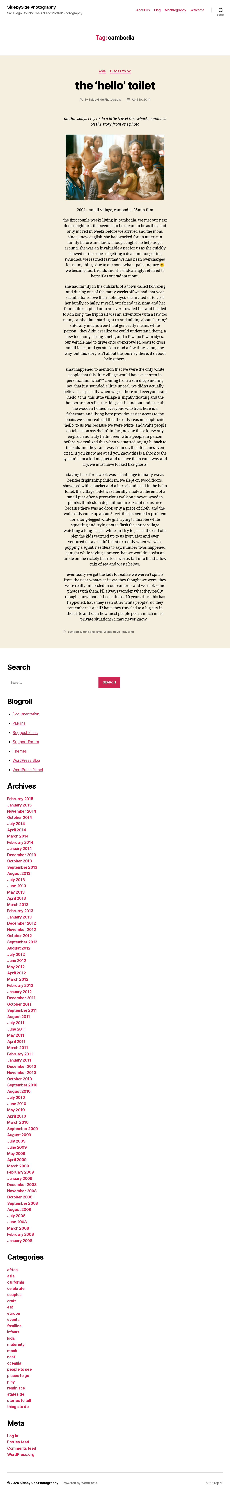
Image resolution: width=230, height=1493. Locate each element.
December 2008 (22, 1184)
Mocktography (175, 10)
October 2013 (19, 861)
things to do (18, 1406)
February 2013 (20, 911)
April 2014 (16, 830)
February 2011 (20, 1054)
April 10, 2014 (141, 99)
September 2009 (22, 1128)
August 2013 (18, 873)
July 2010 (16, 1097)
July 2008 (16, 1216)
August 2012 (18, 948)
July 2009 (16, 1141)
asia (102, 71)
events (13, 1319)
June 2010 (16, 1104)
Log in (12, 1436)
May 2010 (16, 1110)
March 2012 (17, 979)
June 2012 (16, 960)
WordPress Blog (26, 760)
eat (10, 1307)
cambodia (74, 631)
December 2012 (21, 923)
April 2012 (16, 973)
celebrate (16, 1288)
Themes (20, 751)
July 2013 (16, 880)
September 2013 (22, 867)
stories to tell (19, 1400)
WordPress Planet (28, 770)
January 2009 (19, 1178)
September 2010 (22, 1085)
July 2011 (15, 1023)
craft (11, 1301)
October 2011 (19, 1004)
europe (13, 1313)
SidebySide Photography (31, 7)
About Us (143, 10)
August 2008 (19, 1209)
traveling (128, 631)
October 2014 (19, 817)
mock (12, 1351)
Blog (157, 10)
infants (13, 1332)
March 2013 (17, 904)
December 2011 (21, 998)
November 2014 (21, 811)
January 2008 (19, 1240)
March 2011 (17, 1047)
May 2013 (16, 892)
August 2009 (19, 1135)
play (11, 1382)
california (15, 1282)
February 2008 (20, 1234)
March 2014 (17, 836)
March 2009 (18, 1166)
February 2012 (20, 985)
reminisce (16, 1388)
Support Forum (26, 742)
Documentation (26, 714)
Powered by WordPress (80, 1483)
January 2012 (19, 992)
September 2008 (22, 1203)
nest (11, 1357)
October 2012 (19, 935)
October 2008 (20, 1197)
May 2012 (16, 967)
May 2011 (15, 1035)
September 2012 (22, 942)
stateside (15, 1394)
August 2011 (18, 1016)
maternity (16, 1344)
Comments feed (21, 1448)
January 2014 (19, 848)
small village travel (108, 631)
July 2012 (16, 954)
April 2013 (16, 898)
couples (14, 1294)
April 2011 (16, 1041)
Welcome (197, 10)
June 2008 (17, 1222)
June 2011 (16, 1029)
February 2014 (20, 842)
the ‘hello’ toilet (115, 85)
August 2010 (19, 1091)
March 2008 (18, 1228)
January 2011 (19, 1060)
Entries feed (18, 1442)
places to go (120, 71)
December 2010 (21, 1066)
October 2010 (19, 1079)
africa (12, 1270)
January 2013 (19, 917)
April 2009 (16, 1159)
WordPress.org (20, 1454)
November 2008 (22, 1191)
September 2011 (22, 1010)
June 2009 (17, 1147)
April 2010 (16, 1116)
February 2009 (20, 1172)
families (14, 1326)
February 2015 (20, 799)
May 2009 (16, 1153)
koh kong (88, 631)
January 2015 (19, 805)
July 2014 (16, 823)
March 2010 (17, 1122)
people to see (19, 1369)
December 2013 (21, 855)
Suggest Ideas (25, 732)
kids (11, 1338)
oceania (14, 1363)
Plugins (19, 723)
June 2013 (16, 886)
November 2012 (21, 929)
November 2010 (21, 1072)
